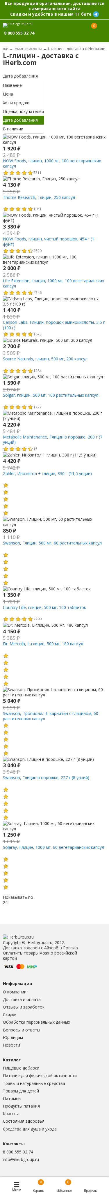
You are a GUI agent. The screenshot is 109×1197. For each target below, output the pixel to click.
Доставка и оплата (22, 999)
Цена (8, 94)
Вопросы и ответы (21, 1030)
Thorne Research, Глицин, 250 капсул (39, 197)
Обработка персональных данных (36, 1022)
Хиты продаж (16, 102)
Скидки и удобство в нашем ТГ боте (51, 14)
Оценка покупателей (23, 111)
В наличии (13, 129)
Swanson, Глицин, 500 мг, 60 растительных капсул (52, 543)
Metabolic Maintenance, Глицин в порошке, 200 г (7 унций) (52, 439)
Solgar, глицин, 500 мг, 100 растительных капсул (50, 395)
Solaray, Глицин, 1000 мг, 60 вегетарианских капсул (53, 847)
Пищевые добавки (21, 1068)
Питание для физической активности (40, 1075)
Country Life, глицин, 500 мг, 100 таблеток (44, 607)
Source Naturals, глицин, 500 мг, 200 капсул (45, 359)
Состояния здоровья (23, 1121)
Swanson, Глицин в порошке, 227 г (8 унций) (46, 777)
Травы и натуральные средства (34, 1083)
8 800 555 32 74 (18, 1152)
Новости (11, 1045)
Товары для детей (21, 1091)
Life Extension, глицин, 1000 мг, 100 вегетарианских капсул (53, 283)
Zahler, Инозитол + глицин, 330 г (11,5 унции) (47, 473)
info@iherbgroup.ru (21, 1159)
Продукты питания (21, 1106)
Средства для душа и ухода (30, 1129)
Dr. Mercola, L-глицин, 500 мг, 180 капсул (43, 643)
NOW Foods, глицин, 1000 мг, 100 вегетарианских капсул (52, 163)
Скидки (10, 1014)
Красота (11, 1113)
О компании (14, 992)
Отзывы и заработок (23, 1007)
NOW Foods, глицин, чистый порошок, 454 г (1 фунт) (48, 241)
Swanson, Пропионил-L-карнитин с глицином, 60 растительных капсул (50, 716)
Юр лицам (13, 1037)
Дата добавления (20, 76)
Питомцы (12, 1098)
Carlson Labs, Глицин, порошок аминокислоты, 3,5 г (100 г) (54, 324)
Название (12, 85)
